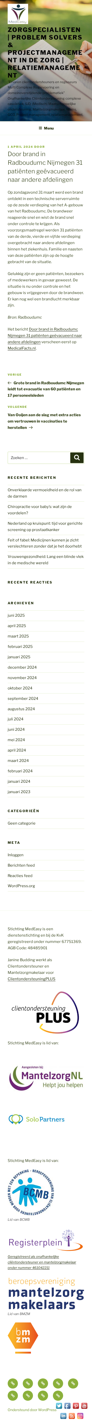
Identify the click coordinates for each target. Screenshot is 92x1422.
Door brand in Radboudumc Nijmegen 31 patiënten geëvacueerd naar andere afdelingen (45, 335)
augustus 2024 (21, 709)
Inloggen (16, 855)
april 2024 (17, 750)
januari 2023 (19, 792)
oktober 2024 (20, 688)
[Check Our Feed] (71, 1418)
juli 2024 (16, 719)
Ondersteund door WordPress (32, 1410)
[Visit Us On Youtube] (84, 1408)
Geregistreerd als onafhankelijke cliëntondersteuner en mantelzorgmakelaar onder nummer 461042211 (42, 1261)
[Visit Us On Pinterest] (76, 1408)
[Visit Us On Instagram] (80, 1418)
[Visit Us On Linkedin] (63, 1418)
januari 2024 (19, 781)
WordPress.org (21, 886)
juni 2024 (16, 729)
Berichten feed (21, 865)
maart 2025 (18, 636)
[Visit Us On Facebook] (67, 1408)
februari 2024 (20, 771)
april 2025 (17, 626)
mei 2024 (16, 740)
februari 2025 (20, 646)
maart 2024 (18, 760)
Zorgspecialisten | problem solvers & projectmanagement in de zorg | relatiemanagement (45, 52)
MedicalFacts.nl (22, 348)
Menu (49, 128)
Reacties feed (20, 875)
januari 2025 (19, 657)
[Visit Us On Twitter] (59, 1408)
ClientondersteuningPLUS (31, 979)
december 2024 (22, 667)
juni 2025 (16, 615)
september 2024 (23, 698)
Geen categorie (22, 823)
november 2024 (22, 678)
